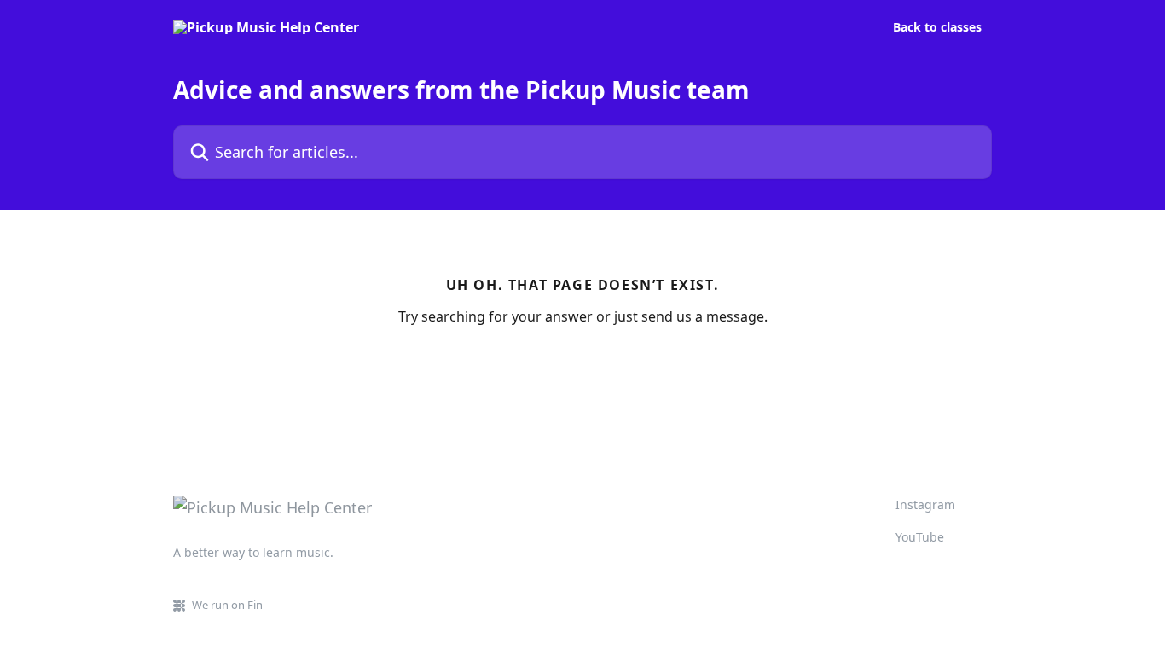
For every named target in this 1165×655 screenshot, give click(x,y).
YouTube (919, 537)
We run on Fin (227, 604)
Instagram (925, 504)
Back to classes (937, 27)
